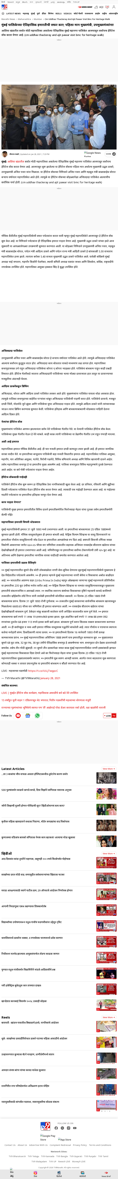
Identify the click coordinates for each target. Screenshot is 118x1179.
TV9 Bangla (62, 1156)
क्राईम (97, 13)
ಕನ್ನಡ (18, 2)
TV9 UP (52, 1161)
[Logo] (4, 7)
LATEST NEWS (13, 13)
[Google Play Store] (49, 1138)
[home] (3, 13)
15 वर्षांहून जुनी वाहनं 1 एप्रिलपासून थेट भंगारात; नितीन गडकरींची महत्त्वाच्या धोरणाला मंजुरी (46, 700)
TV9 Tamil (103, 1156)
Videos (68, 13)
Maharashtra (24, 19)
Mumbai (37, 19)
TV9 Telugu (33, 1156)
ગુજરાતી (38, 2)
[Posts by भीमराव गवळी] (4, 154)
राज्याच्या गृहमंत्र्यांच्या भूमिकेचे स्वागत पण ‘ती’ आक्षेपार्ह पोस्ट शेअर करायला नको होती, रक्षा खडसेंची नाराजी (53, 707)
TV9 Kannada (47, 1156)
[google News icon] (28, 715)
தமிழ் (53, 2)
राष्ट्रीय (104, 13)
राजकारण (89, 13)
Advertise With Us (38, 1145)
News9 (11, 2)
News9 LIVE (64, 1161)
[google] (93, 154)
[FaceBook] (56, 1128)
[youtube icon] (18, 715)
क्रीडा (44, 13)
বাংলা (31, 2)
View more (108, 768)
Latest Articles (12, 768)
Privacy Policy (80, 1145)
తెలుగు (24, 2)
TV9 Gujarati (76, 1156)
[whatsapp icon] (37, 715)
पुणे (38, 13)
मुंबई (33, 13)
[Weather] (96, 7)
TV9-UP (76, 2)
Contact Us (10, 1145)
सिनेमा (51, 13)
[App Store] (66, 1140)
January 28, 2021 (50, 678)
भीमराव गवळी (14, 154)
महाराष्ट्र (26, 13)
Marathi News (8, 19)
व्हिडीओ (6, 853)
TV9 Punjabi (90, 1156)
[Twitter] (62, 1128)
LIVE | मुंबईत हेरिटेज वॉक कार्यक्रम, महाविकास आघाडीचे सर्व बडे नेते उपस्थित (39, 693)
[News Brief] (85, 7)
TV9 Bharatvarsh (17, 1156)
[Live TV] (106, 7)
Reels (59, 13)
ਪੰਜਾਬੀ (46, 2)
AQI (101, 7)
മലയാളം (61, 2)
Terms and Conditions (100, 1145)
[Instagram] (68, 1128)
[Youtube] (74, 1128)
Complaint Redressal (60, 1145)
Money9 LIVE (78, 1161)
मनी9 (69, 2)
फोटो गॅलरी (78, 13)
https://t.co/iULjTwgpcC (43, 670)
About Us (22, 1145)
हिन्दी (3, 2)
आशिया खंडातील (16, 161)
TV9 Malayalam (39, 1161)
